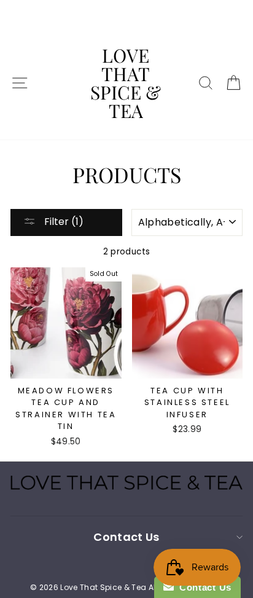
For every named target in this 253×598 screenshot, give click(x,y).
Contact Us (203, 587)
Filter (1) (63, 221)
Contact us (126, 537)
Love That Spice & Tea (125, 83)
